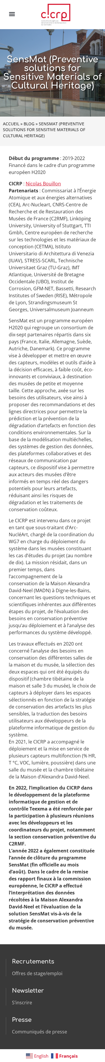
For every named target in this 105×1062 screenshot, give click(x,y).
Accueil (11, 123)
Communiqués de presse (39, 1032)
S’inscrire (22, 1002)
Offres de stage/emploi (37, 973)
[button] (12, 14)
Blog (29, 123)
